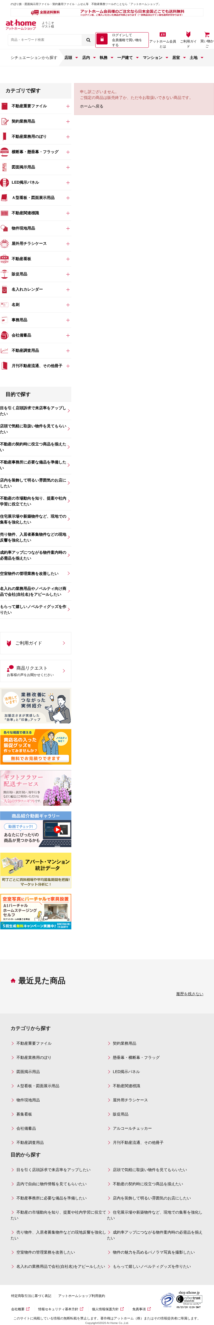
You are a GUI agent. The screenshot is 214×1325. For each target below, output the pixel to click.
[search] (88, 40)
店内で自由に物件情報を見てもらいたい (51, 1184)
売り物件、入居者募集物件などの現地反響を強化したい (58, 1235)
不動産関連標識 (126, 1086)
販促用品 (120, 1114)
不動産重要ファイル (34, 1043)
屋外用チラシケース (130, 1100)
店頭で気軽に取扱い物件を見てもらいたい (150, 1169)
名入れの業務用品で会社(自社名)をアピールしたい (60, 1266)
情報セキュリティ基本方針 (58, 1309)
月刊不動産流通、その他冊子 (138, 1142)
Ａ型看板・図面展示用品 (37, 1086)
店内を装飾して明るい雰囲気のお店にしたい (152, 1198)
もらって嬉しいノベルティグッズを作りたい (152, 1266)
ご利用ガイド (188, 43)
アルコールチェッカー (132, 1128)
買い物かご (207, 43)
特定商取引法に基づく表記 (31, 1296)
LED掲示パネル (126, 1071)
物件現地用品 (28, 1100)
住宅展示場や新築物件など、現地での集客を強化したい (155, 1215)
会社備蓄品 (26, 1128)
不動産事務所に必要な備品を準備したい (51, 1198)
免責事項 (139, 1309)
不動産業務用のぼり (34, 1057)
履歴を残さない (189, 994)
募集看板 (24, 1114)
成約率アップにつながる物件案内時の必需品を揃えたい (155, 1235)
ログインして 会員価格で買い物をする (127, 40)
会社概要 (18, 1309)
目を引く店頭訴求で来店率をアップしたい (53, 1169)
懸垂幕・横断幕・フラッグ (136, 1057)
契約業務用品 (124, 1043)
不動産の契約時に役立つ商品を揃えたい (148, 1184)
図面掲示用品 (28, 1071)
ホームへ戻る (91, 106)
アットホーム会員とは (162, 43)
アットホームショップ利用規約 (81, 1296)
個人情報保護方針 (105, 1309)
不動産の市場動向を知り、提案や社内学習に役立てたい (58, 1215)
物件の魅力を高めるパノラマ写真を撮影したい (154, 1252)
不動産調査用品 (30, 1142)
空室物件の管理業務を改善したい (45, 1252)
